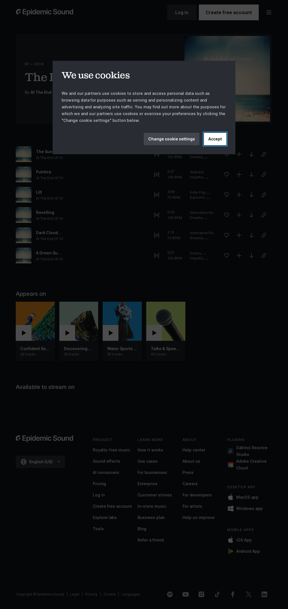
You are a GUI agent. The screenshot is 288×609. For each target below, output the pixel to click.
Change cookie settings (171, 138)
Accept (215, 138)
